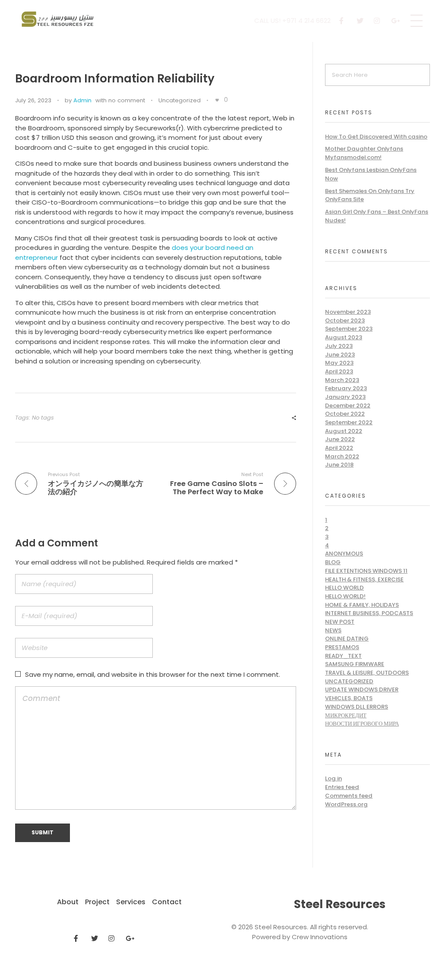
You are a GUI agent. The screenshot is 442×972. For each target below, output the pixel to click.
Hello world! (345, 596)
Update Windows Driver (361, 689)
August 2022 (343, 431)
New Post (339, 622)
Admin (82, 100)
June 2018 (339, 465)
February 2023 (346, 388)
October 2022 (345, 414)
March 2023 (342, 380)
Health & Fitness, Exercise (364, 579)
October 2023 (345, 320)
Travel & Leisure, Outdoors (367, 673)
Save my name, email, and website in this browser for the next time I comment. (152, 674)
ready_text (343, 656)
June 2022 (340, 439)
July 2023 (339, 346)
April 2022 (339, 448)
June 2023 (340, 354)
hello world (344, 588)
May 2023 (339, 363)
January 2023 (345, 397)
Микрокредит (345, 715)
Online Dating (347, 638)
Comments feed (349, 796)
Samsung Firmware (354, 664)
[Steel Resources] (58, 19)
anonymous (344, 553)
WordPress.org (346, 804)
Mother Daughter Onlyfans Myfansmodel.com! (364, 153)
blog (333, 562)
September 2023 (349, 329)
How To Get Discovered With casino (376, 137)
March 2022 (342, 456)
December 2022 (347, 405)
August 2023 (343, 337)
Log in (333, 778)
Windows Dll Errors (356, 707)
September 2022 (349, 422)
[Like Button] (217, 100)
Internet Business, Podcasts (369, 613)
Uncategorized (179, 100)
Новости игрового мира (362, 724)
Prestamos (342, 647)
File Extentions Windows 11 (366, 571)
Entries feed (342, 787)
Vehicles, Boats (349, 698)
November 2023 (348, 312)
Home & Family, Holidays (362, 605)
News (333, 630)
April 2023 (339, 371)
